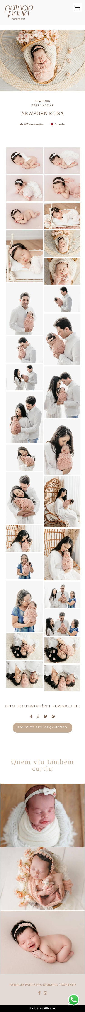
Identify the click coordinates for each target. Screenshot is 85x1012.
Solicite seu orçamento (42, 727)
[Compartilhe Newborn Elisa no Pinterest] (53, 716)
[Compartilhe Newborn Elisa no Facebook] (31, 716)
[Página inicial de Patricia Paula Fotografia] (18, 12)
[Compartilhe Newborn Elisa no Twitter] (45, 716)
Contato (68, 985)
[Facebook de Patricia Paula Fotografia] (39, 993)
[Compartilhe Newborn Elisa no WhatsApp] (38, 716)
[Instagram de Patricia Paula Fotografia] (45, 993)
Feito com (42, 1008)
